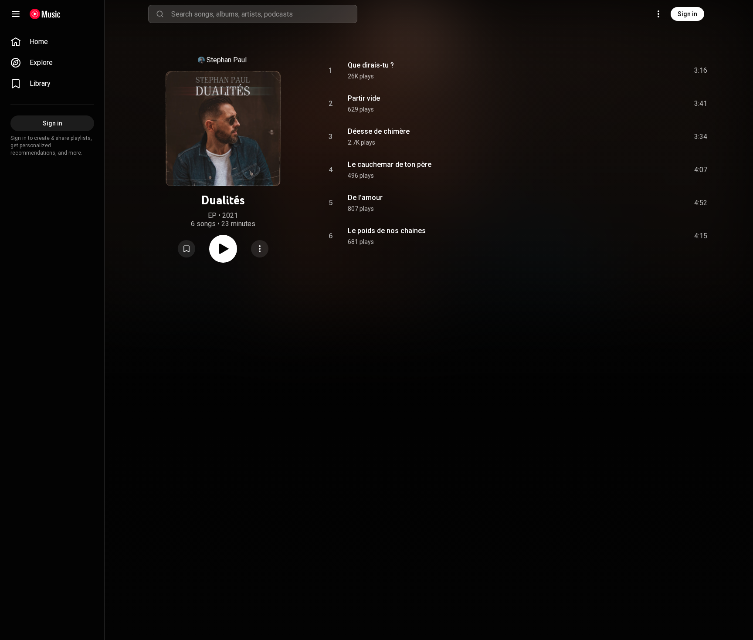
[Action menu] (259, 248)
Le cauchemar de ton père (389, 164)
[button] (186, 248)
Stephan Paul (227, 60)
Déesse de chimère (379, 131)
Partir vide (364, 98)
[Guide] (15, 14)
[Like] (635, 70)
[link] (52, 41)
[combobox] (264, 14)
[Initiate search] (160, 14)
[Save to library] (186, 249)
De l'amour (365, 197)
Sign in (687, 13)
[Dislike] (651, 70)
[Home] (45, 14)
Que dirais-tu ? (371, 65)
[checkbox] (701, 70)
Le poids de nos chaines (387, 231)
